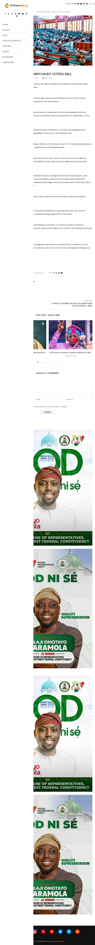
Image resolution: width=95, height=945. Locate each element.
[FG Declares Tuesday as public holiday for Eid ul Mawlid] (70, 334)
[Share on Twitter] (56, 273)
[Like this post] (51, 273)
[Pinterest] (75, 3)
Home (5, 25)
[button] (89, 341)
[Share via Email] (61, 273)
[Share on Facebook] (54, 273)
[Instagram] (72, 3)
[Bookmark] (94, 4)
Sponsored (7, 57)
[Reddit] (87, 3)
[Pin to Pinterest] (59, 273)
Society (6, 30)
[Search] (90, 3)
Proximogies (60, 941)
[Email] (81, 3)
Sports (5, 52)
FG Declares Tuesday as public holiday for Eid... (70, 352)
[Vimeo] (84, 3)
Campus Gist (8, 62)
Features (6, 46)
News (5, 35)
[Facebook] (67, 3)
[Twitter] (70, 3)
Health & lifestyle (11, 41)
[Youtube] (78, 3)
